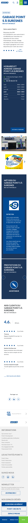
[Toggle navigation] (25, 2)
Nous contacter (6, 442)
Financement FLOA (7, 449)
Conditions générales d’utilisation (10, 438)
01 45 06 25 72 (11, 81)
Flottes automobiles (7, 467)
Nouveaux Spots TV (7, 444)
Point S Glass (5, 458)
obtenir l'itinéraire (18, 129)
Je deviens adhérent (14, 504)
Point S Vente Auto (7, 460)
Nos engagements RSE (8, 446)
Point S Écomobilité (7, 465)
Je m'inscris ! (10, 493)
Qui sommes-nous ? (7, 433)
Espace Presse (14, 513)
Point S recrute (14, 509)
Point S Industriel (6, 462)
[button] (17, 2)
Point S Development (7, 436)
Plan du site (5, 440)
